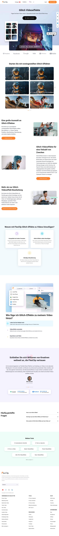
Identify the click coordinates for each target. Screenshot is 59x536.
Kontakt (51, 500)
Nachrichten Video (5, 502)
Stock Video (31, 526)
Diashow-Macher (5, 519)
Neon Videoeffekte (39, 454)
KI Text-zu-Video (12, 449)
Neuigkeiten (52, 514)
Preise (51, 523)
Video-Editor (4, 521)
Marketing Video (5, 500)
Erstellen (24, 2)
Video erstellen (52, 2)
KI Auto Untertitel (32, 500)
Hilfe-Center (52, 498)
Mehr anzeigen (4, 526)
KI (30, 2)
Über (51, 512)
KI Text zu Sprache (32, 498)
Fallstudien (31, 516)
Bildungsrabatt (53, 526)
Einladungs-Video (5, 516)
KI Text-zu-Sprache (40, 443)
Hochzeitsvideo (5, 509)
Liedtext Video (4, 512)
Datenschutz (52, 528)
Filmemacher (4, 523)
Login (46, 2)
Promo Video (4, 498)
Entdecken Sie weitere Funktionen (9, 208)
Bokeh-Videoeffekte (29, 449)
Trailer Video (4, 505)
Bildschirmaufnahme (33, 505)
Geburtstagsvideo (5, 514)
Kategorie (30, 521)
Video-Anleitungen (53, 505)
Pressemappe (52, 521)
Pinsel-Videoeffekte (46, 449)
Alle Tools (31, 507)
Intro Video (4, 507)
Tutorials (52, 502)
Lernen (30, 514)
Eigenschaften (31, 528)
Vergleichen (31, 519)
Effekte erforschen (8, 138)
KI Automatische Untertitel (20, 443)
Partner (51, 519)
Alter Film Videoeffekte (20, 454)
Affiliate (51, 516)
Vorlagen (17, 2)
